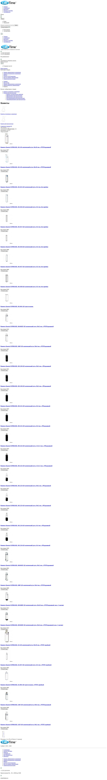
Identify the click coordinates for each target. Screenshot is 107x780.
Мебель (5, 75)
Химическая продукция (9, 79)
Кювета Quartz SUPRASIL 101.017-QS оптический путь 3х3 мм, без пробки (24, 227)
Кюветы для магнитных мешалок (14, 94)
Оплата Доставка (7, 751)
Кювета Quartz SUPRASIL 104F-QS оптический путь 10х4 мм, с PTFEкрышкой (26, 346)
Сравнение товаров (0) (6, 126)
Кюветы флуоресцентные (9, 93)
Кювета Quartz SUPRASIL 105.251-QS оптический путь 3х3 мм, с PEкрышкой (25, 406)
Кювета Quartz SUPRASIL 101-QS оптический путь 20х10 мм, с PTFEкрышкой (26, 167)
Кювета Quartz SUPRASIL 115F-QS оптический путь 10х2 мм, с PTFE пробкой (26, 724)
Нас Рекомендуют (7, 755)
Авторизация (6, 31)
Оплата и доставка (8, 10)
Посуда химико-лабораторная (10, 77)
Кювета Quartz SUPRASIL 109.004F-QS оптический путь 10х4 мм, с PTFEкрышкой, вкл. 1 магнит (32, 625)
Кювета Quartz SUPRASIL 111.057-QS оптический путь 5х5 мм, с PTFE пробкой (26, 665)
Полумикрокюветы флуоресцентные (15, 98)
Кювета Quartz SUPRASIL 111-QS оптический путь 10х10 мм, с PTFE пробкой (25, 645)
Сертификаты (6, 12)
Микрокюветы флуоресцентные (14, 96)
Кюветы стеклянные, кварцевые (11, 91)
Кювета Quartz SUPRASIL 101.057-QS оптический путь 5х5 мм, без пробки (24, 266)
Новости (5, 752)
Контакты (5, 9)
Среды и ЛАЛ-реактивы (9, 76)
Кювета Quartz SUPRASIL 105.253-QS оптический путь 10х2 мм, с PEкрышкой (26, 485)
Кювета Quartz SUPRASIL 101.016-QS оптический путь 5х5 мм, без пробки (24, 207)
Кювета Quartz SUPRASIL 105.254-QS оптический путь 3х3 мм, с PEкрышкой (25, 525)
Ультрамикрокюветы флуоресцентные (15, 99)
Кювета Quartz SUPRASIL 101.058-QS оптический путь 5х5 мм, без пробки (24, 286)
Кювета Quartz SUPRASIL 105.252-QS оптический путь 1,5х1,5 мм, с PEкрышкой (26, 446)
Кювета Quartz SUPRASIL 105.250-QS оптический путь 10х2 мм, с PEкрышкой (26, 366)
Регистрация (6, 29)
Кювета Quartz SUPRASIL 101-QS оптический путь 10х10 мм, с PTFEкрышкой (26, 147)
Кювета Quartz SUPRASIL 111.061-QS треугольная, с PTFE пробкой (22, 685)
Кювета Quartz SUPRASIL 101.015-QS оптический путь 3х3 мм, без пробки (24, 187)
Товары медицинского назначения (12, 73)
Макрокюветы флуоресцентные (14, 95)
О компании (6, 8)
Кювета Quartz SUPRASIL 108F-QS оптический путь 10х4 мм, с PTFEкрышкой (26, 585)
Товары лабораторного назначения (12, 72)
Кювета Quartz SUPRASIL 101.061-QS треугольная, (17, 306)
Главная (5, 6)
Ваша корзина (4, 68)
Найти (16, 25)
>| (3, 736)
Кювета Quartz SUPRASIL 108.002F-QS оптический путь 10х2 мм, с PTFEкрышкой (27, 565)
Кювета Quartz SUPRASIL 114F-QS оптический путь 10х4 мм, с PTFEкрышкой (26, 704)
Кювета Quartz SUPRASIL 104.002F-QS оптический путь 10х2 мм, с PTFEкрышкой (27, 326)
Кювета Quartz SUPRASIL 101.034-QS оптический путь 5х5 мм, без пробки (24, 247)
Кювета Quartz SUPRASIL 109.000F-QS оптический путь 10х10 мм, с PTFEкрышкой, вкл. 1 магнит (32, 605)
